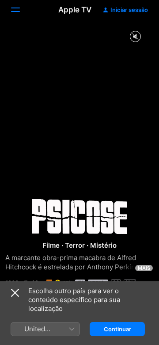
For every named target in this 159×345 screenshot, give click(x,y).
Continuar (117, 329)
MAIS (144, 268)
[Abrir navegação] (20, 9)
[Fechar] (15, 293)
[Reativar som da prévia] (135, 37)
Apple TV (74, 9)
